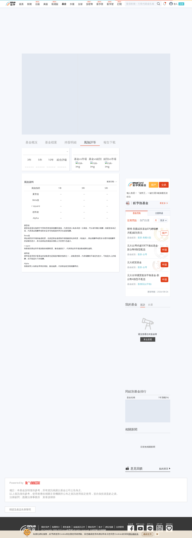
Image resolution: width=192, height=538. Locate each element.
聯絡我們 (92, 527)
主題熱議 (159, 213)
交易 (163, 184)
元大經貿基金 (134, 262)
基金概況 (32, 142)
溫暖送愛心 (169, 528)
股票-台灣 (142, 254)
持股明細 (70, 142)
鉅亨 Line (150, 528)
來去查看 (148, 339)
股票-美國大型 (144, 237)
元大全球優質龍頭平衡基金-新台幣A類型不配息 (143, 277)
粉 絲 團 (131, 528)
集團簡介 (56, 527)
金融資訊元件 (79, 527)
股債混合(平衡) (145, 284)
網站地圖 (109, 527)
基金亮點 (137, 213)
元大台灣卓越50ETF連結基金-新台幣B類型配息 (143, 247)
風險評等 (90, 142)
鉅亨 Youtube (140, 528)
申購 (164, 249)
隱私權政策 (133, 534)
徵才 (100, 527)
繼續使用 (147, 534)
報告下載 (110, 142)
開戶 (153, 184)
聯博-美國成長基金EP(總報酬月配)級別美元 (142, 230)
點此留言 (163, 468)
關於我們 (45, 527)
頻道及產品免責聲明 (20, 509)
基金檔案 (51, 142)
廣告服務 (66, 527)
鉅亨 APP (159, 528)
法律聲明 (120, 527)
